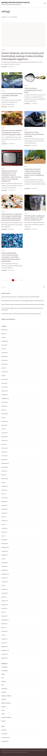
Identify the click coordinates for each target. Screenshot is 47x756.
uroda (2, 710)
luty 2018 (3, 612)
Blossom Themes (11, 752)
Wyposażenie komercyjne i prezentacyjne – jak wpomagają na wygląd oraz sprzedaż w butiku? (22, 300)
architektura (4, 667)
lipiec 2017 (3, 627)
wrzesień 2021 (4, 509)
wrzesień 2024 (4, 402)
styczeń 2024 (4, 432)
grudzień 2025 (4, 356)
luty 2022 (3, 493)
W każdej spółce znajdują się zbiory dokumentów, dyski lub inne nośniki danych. (34, 218)
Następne (24, 280)
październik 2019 (5, 574)
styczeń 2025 (4, 387)
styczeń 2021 (4, 539)
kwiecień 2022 (4, 486)
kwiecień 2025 (4, 379)
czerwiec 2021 (4, 520)
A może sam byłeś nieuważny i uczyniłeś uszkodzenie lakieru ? (11, 95)
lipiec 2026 (3, 333)
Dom (2, 677)
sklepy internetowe (6, 703)
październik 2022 (5, 463)
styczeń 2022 (4, 497)
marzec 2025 (4, 383)
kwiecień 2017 (4, 638)
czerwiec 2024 (4, 413)
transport (3, 706)
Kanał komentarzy (5, 737)
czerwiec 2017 (4, 631)
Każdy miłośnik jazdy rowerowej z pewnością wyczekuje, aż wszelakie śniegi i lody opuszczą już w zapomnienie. (11, 257)
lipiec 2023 (3, 444)
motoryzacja (4, 688)
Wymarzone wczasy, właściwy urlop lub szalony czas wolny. (34, 134)
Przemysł (3, 692)
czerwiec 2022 (4, 478)
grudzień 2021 (4, 501)
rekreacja (3, 699)
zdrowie (3, 721)
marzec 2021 (4, 532)
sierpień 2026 (4, 329)
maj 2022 (3, 482)
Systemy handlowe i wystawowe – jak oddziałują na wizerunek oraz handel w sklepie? (20, 296)
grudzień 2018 (4, 589)
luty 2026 (3, 348)
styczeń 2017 (4, 642)
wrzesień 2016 (4, 654)
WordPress (25, 752)
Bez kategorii (4, 670)
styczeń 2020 (4, 566)
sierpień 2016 (4, 658)
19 (21, 280)
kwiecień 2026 (4, 341)
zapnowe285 (4, 66)
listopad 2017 (4, 616)
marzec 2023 (4, 451)
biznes (3, 674)
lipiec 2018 (3, 597)
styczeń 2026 (4, 352)
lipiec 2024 (3, 409)
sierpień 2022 (4, 471)
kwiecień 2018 (4, 604)
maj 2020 (3, 558)
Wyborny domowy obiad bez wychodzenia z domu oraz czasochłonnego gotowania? (11, 132)
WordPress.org (4, 741)
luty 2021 (3, 535)
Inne (2, 685)
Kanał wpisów (4, 733)
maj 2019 (3, 585)
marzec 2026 (4, 345)
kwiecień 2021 (4, 528)
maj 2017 (3, 635)
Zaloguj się (3, 729)
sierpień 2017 (4, 623)
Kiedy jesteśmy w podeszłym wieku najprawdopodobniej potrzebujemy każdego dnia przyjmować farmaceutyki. (11, 217)
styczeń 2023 (4, 455)
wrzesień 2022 (4, 467)
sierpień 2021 (4, 513)
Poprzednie (2, 280)
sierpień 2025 (4, 364)
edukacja (3, 681)
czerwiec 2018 (4, 600)
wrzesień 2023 (4, 440)
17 (16, 280)
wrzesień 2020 (4, 551)
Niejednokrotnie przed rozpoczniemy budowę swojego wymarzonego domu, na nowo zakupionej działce (34, 173)
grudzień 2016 (4, 646)
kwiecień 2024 (4, 421)
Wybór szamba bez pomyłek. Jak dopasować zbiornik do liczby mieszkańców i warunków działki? (22, 304)
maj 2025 (3, 375)
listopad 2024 (4, 394)
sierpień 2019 (4, 577)
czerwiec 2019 (4, 581)
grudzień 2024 (4, 390)
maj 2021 (3, 524)
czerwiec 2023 (4, 448)
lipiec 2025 (3, 367)
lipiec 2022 (3, 474)
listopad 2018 (4, 593)
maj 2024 (3, 417)
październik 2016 (5, 650)
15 (10, 280)
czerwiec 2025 (4, 371)
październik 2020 (5, 547)
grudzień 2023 (4, 436)
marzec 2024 (4, 425)
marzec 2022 (4, 490)
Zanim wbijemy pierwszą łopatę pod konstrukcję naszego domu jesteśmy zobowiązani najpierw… (22, 56)
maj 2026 (3, 337)
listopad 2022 (4, 459)
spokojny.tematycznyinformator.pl (15, 2)
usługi (3, 50)
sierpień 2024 (4, 406)
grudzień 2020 (4, 543)
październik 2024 (5, 398)
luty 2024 (3, 429)
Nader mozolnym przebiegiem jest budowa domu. (33, 90)
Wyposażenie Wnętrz (6, 717)
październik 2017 (5, 619)
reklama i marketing (6, 695)
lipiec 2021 (3, 516)
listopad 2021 (4, 505)
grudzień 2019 (4, 570)
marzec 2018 (4, 608)
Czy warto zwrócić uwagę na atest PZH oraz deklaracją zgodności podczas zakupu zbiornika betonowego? (22, 309)
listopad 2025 (4, 360)
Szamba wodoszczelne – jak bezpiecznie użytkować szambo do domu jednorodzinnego (21, 313)
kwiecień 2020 (4, 562)
